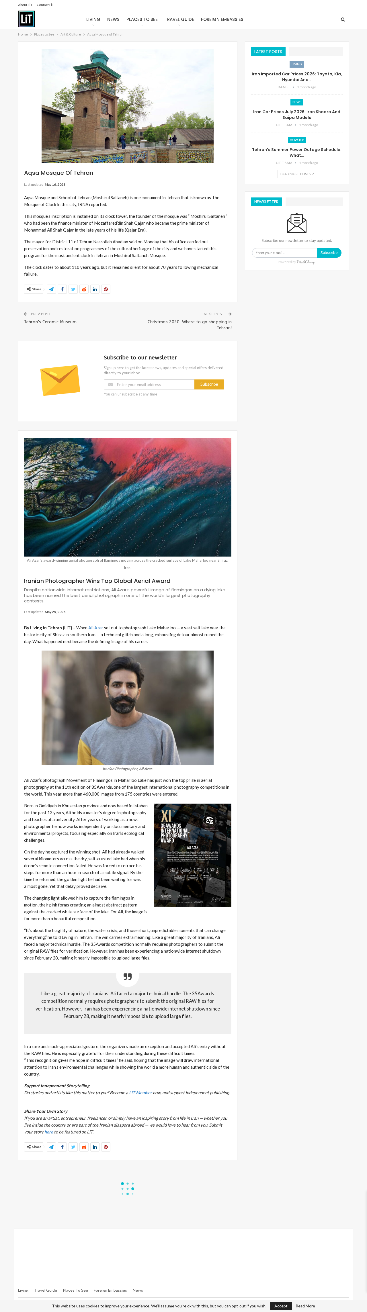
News (113, 19)
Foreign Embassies (222, 19)
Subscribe (209, 384)
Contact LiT (45, 5)
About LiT (25, 5)
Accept (281, 1305)
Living (93, 19)
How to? (297, 140)
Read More (305, 1306)
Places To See (75, 1290)
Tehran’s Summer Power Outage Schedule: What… (296, 152)
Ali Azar (95, 627)
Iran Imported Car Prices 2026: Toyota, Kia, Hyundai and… (297, 77)
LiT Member (140, 1092)
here (48, 1131)
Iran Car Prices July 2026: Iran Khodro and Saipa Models (296, 114)
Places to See (142, 19)
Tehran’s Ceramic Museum (50, 321)
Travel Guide (179, 19)
